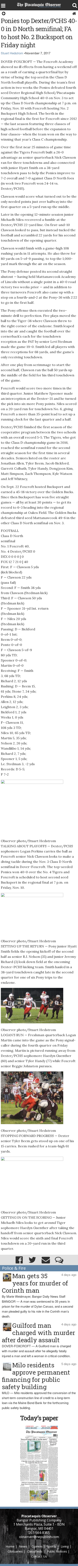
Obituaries (15, 1551)
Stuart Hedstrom (12, 53)
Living (65, 1546)
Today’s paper (39, 1418)
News (23, 1546)
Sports (51, 1546)
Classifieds (34, 1551)
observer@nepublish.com (39, 1537)
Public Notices (57, 1551)
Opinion (37, 1546)
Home (10, 1546)
